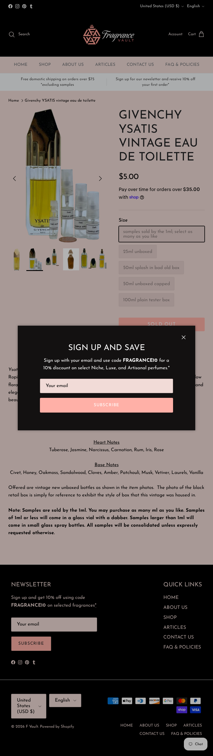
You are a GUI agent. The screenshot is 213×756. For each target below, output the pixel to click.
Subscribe (107, 405)
